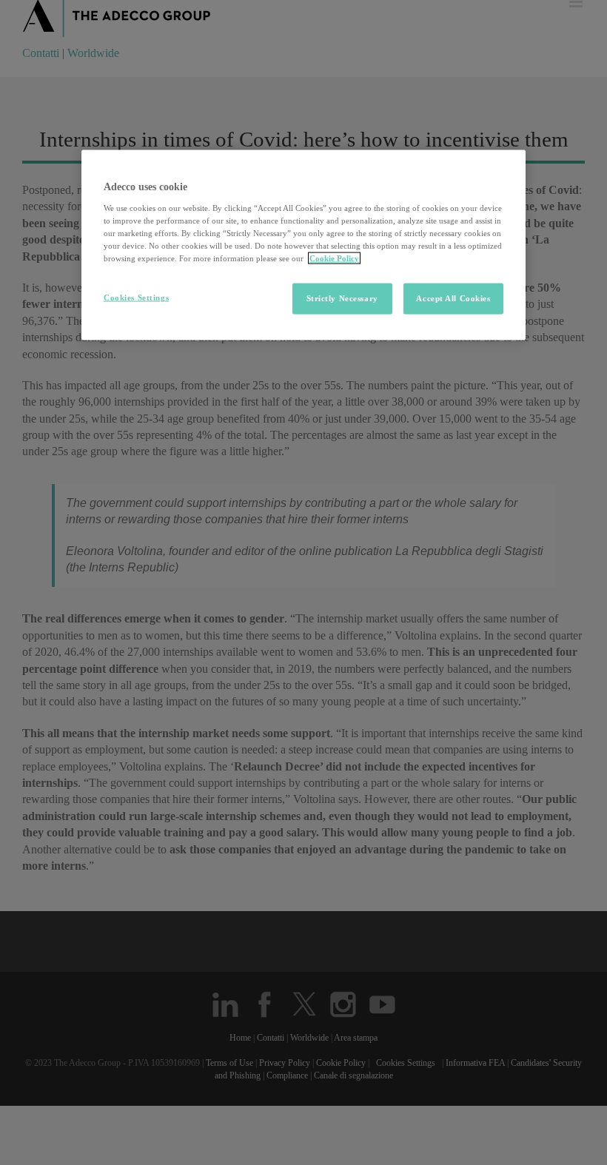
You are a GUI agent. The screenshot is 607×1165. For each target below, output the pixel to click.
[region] (303, 245)
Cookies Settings (136, 297)
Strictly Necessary (342, 298)
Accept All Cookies (453, 298)
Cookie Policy (334, 258)
